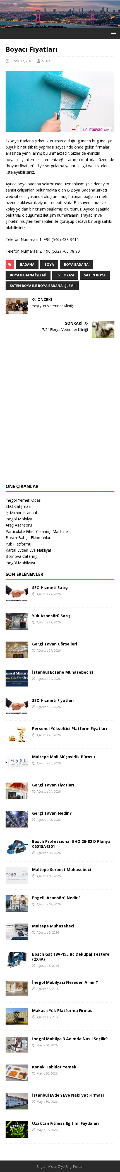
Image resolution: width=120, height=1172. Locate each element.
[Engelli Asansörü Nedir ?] (17, 909)
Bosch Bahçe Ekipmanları (28, 537)
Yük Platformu (18, 544)
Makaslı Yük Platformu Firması (62, 1010)
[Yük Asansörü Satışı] (17, 627)
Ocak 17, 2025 (22, 60)
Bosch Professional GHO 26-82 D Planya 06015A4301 (71, 844)
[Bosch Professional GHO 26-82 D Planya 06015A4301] (17, 852)
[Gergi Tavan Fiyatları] (17, 796)
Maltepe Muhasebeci (53, 926)
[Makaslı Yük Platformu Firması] (17, 1021)
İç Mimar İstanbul (21, 512)
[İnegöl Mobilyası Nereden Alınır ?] (17, 993)
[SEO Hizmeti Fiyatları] (17, 711)
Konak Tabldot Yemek (54, 1067)
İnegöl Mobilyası (20, 562)
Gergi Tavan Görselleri (54, 644)
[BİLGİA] (60, 24)
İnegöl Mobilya (19, 519)
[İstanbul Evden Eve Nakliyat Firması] (17, 1106)
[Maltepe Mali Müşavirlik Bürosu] (17, 768)
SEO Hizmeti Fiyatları (53, 700)
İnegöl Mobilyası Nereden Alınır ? (65, 982)
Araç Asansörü (19, 525)
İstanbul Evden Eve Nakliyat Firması (68, 1095)
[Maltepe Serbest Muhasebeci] (17, 880)
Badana (27, 264)
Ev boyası (65, 275)
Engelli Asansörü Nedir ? (56, 897)
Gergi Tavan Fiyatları (53, 785)
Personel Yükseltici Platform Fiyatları (69, 728)
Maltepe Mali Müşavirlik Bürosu (63, 756)
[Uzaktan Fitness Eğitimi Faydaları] (17, 1134)
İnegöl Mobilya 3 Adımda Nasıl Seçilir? (70, 1038)
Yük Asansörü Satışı (51, 615)
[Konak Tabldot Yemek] (17, 1078)
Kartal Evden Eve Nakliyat (28, 550)
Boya (49, 264)
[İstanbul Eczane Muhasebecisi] (17, 683)
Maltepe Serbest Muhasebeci (61, 869)
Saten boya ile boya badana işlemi (42, 285)
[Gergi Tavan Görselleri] (17, 655)
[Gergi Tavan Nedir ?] (17, 824)
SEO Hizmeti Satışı (50, 587)
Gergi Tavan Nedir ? (52, 813)
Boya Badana (76, 264)
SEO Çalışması (18, 506)
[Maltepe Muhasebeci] (17, 937)
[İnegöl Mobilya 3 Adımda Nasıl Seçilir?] (17, 1050)
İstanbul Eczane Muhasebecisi (62, 672)
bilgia (46, 60)
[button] (112, 33)
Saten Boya (94, 275)
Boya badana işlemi (28, 275)
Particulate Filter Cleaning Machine (37, 531)
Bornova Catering (21, 556)
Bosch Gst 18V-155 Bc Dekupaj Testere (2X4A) (70, 956)
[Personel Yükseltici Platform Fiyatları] (17, 739)
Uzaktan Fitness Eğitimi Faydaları (65, 1123)
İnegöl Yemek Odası (24, 500)
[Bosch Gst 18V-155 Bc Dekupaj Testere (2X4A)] (17, 965)
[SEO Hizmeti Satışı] (17, 598)
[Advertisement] (60, 418)
